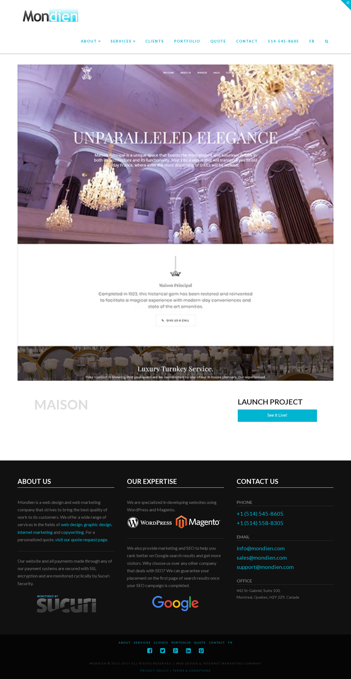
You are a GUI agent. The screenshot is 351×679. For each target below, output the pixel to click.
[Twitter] (162, 650)
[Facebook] (149, 650)
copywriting (72, 532)
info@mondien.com (261, 548)
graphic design (97, 524)
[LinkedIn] (188, 650)
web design (71, 524)
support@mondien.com (265, 566)
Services (142, 642)
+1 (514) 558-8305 (260, 523)
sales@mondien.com (262, 557)
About (124, 642)
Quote (200, 642)
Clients (161, 642)
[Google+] (175, 650)
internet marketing (35, 532)
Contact (217, 642)
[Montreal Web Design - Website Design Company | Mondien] (50, 15)
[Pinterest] (201, 650)
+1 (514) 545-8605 (260, 513)
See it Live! (277, 414)
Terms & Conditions (192, 670)
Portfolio (181, 642)
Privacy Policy (154, 670)
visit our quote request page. (81, 539)
